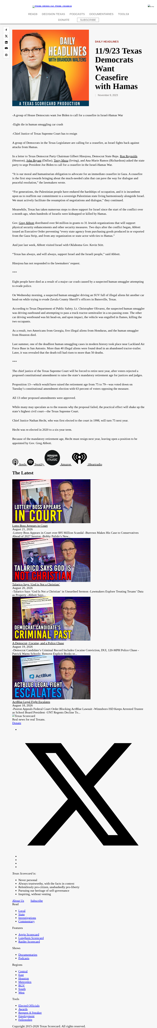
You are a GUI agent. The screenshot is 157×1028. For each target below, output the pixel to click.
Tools (122, 14)
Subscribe (88, 19)
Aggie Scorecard (28, 934)
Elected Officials (29, 1005)
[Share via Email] (6, 49)
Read (32, 14)
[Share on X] (6, 36)
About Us (18, 900)
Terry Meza (61, 160)
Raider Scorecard (29, 941)
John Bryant (33, 160)
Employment (26, 1016)
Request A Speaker (30, 1012)
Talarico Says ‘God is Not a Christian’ (36, 584)
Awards (23, 1009)
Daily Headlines (107, 41)
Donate (63, 19)
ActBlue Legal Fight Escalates (31, 701)
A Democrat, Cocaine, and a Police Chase (38, 643)
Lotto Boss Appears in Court (30, 525)
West (21, 992)
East (21, 974)
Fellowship (25, 1019)
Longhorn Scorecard (31, 938)
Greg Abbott (26, 223)
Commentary (26, 921)
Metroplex (24, 981)
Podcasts (77, 14)
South (22, 989)
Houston (23, 978)
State (21, 914)
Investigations (27, 917)
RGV (21, 985)
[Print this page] (6, 55)
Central (23, 971)
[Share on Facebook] (6, 30)
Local (21, 910)
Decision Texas (53, 14)
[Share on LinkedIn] (6, 42)
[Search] (151, 6)
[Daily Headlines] (50, 105)
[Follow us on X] (81, 856)
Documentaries (101, 14)
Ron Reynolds (128, 156)
